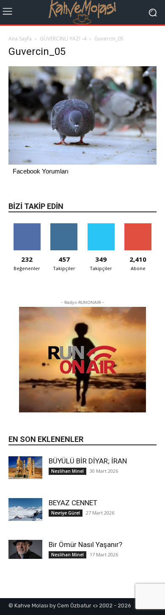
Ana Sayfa (20, 38)
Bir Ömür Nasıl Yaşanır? (85, 544)
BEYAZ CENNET (73, 503)
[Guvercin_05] (82, 162)
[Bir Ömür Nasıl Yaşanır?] (25, 549)
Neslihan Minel (67, 471)
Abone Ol (138, 226)
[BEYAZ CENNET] (25, 509)
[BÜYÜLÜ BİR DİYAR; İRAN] (25, 467)
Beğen (27, 226)
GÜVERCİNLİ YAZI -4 (63, 38)
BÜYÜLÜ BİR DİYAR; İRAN (88, 461)
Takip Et (64, 226)
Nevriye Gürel (65, 513)
